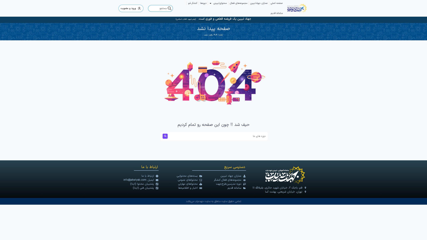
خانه (221, 35)
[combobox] (160, 8)
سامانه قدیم (277, 13)
